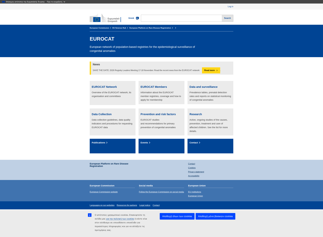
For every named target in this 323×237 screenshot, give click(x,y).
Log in (230, 6)
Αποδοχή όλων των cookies (177, 216)
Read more (209, 70)
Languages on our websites (102, 205)
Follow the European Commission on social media (161, 192)
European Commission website (104, 192)
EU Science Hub (119, 28)
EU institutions (194, 192)
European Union (195, 196)
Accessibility (193, 176)
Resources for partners (127, 205)
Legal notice (144, 205)
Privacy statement (196, 172)
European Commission (99, 28)
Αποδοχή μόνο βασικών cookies (215, 216)
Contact (191, 164)
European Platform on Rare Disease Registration (150, 28)
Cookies (192, 168)
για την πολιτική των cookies (120, 218)
